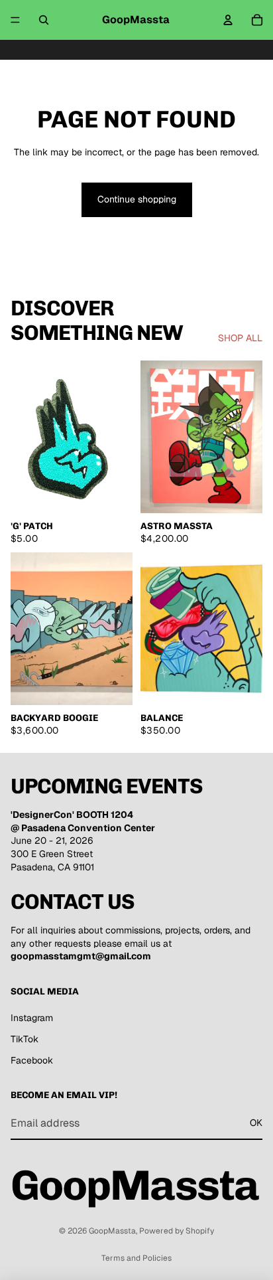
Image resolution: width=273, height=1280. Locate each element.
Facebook (32, 1060)
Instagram (32, 1018)
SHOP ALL (240, 338)
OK (256, 1123)
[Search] (43, 20)
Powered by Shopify (176, 1231)
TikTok (24, 1039)
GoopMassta (112, 1231)
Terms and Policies (136, 1258)
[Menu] (15, 20)
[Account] (228, 20)
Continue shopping (136, 199)
